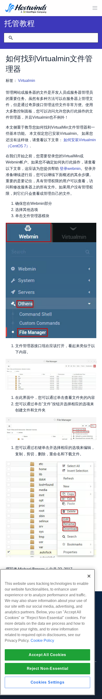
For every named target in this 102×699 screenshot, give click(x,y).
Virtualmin (26, 81)
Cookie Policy (42, 640)
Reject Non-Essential (47, 668)
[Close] (89, 576)
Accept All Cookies (47, 655)
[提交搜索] (10, 37)
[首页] (26, 9)
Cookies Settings (48, 682)
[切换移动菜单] (95, 8)
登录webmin (70, 169)
